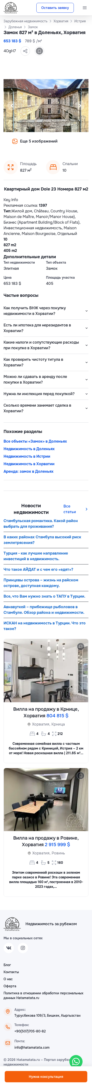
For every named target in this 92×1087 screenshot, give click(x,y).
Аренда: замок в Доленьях (29, 471)
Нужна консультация (46, 1077)
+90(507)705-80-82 (30, 1031)
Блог (7, 965)
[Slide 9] (68, 144)
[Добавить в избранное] (39, 51)
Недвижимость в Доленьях (29, 448)
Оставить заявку (55, 8)
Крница (58, 724)
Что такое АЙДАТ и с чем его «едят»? (38, 569)
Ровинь (58, 853)
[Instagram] (23, 948)
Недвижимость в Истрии (27, 456)
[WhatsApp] (76, 1061)
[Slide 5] (46, 144)
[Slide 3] (34, 144)
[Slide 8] (63, 144)
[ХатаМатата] (12, 924)
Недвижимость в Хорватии (29, 463)
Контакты (11, 972)
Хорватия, (41, 724)
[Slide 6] (51, 144)
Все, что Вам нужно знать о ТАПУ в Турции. (44, 596)
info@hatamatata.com (32, 1047)
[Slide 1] (23, 144)
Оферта (10, 986)
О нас (8, 979)
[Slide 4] (40, 144)
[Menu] (84, 8)
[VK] (9, 948)
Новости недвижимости (31, 509)
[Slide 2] (29, 144)
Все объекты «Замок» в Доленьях (35, 441)
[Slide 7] (57, 144)
